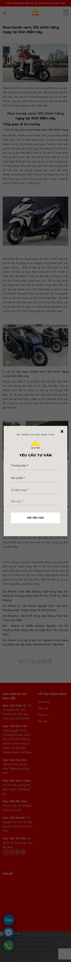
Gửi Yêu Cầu (35, 517)
